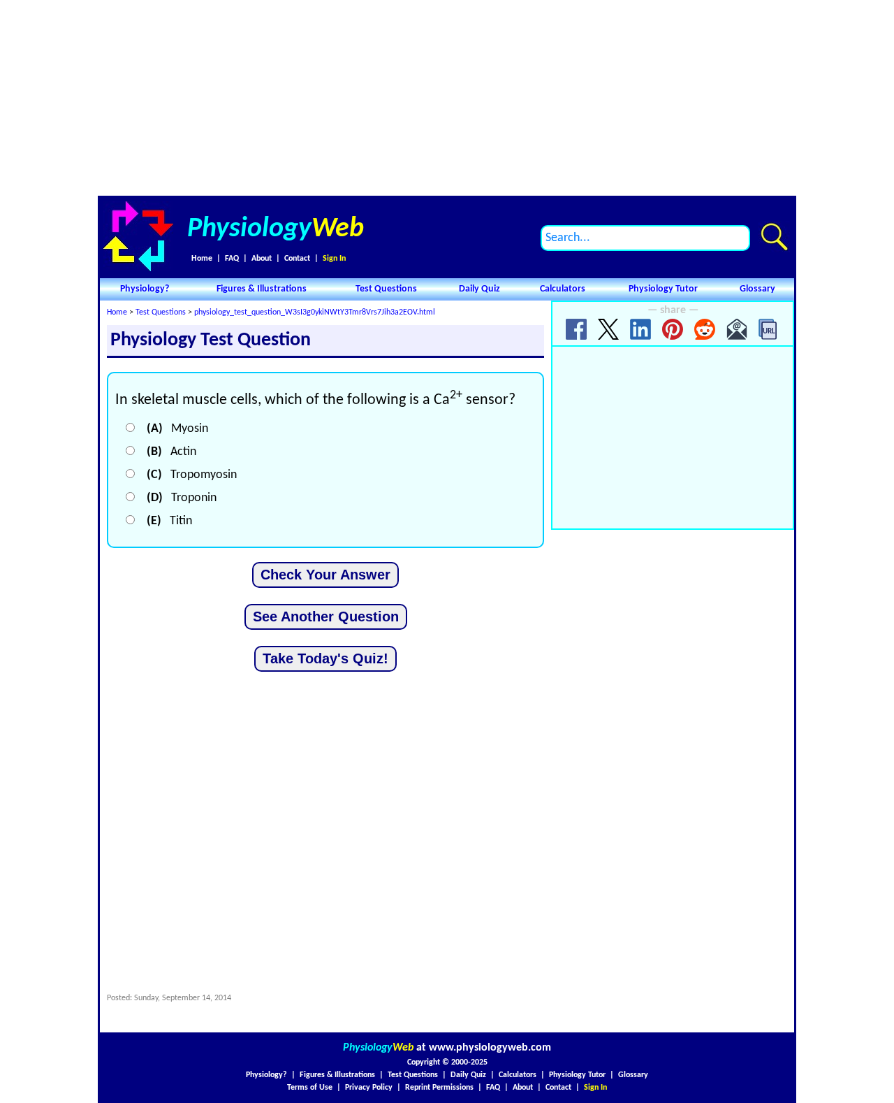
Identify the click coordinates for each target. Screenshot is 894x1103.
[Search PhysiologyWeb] (774, 236)
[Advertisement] (447, 98)
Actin (171, 452)
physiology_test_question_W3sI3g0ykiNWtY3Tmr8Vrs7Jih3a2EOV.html (314, 312)
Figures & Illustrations (262, 289)
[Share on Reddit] (704, 329)
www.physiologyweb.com (490, 1047)
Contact (297, 258)
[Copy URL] (769, 329)
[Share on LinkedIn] (640, 329)
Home (201, 258)
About (261, 258)
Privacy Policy (369, 1087)
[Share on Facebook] (576, 329)
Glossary (757, 289)
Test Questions (386, 289)
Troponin (182, 498)
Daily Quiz (479, 289)
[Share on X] (608, 329)
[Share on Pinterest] (672, 329)
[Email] (736, 329)
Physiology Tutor (663, 289)
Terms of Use (309, 1087)
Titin (169, 521)
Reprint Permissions (439, 1087)
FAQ (232, 258)
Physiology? (144, 289)
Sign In (334, 258)
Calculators (562, 289)
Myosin (177, 428)
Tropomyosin (192, 475)
